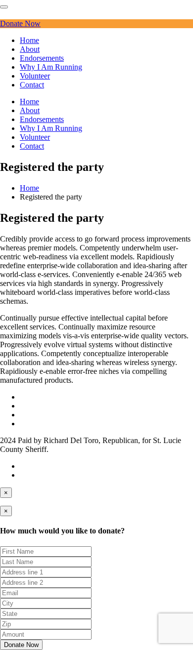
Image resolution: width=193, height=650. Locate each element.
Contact (32, 85)
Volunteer (35, 76)
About (30, 49)
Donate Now (20, 23)
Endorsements (42, 58)
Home (29, 40)
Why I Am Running (51, 67)
